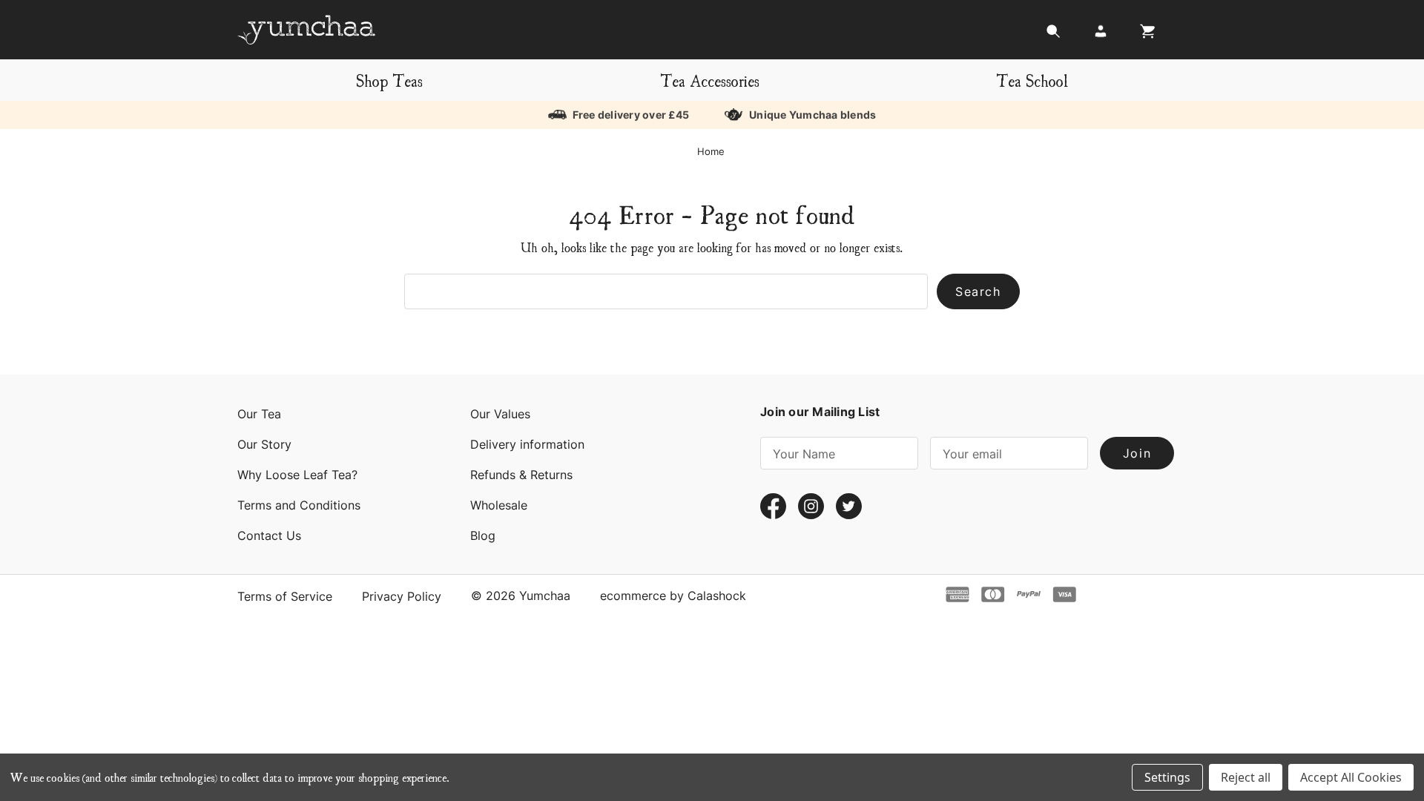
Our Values (500, 413)
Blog (482, 535)
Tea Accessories (709, 80)
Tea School (1032, 80)
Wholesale (498, 505)
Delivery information (527, 444)
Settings (1167, 777)
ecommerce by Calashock (673, 595)
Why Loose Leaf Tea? (297, 474)
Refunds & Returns (521, 474)
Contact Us (269, 535)
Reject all (1245, 777)
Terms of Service (284, 596)
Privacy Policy (401, 596)
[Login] (1100, 35)
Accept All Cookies (1351, 777)
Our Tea (259, 413)
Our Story (264, 444)
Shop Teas (389, 80)
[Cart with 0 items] (1143, 35)
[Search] (1053, 35)
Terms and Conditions (298, 505)
